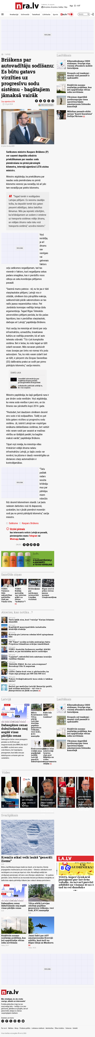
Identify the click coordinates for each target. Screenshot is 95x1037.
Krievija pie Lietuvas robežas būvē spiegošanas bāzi (31, 635)
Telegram (33, 536)
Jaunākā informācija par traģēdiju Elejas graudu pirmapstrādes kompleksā (29, 380)
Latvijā (7, 54)
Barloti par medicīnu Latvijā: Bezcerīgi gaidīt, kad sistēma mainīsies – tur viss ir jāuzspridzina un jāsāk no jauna (30, 688)
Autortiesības (50, 1028)
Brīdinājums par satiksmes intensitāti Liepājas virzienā (34, 594)
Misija (16, 1028)
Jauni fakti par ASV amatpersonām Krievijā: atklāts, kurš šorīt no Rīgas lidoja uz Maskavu (40, 939)
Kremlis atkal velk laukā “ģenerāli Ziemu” (26, 859)
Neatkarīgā (14, 14)
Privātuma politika (25, 1028)
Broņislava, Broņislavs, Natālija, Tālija (54, 7)
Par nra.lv (4, 1028)
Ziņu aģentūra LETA (8, 102)
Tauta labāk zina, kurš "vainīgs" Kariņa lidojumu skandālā (31, 621)
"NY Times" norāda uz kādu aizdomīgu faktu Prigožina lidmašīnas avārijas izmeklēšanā (29, 643)
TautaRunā (36, 14)
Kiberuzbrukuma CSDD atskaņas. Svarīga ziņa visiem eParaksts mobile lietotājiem (79, 64)
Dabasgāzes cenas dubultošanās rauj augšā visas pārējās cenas (14, 730)
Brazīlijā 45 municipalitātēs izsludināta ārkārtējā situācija (27, 628)
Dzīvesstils (25, 14)
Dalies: (19, 545)
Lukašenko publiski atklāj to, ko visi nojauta (30, 386)
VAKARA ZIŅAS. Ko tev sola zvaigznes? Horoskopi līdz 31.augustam (28, 665)
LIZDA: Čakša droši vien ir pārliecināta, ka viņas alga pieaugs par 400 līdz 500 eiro (29, 672)
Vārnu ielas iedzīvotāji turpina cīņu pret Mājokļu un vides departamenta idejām (49, 756)
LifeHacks (46, 14)
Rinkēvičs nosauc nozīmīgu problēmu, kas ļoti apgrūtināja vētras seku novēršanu (79, 88)
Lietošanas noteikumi (38, 1028)
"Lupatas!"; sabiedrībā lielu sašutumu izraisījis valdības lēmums (30, 658)
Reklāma (10, 1028)
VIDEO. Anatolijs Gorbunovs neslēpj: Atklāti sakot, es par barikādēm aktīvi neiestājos (29, 650)
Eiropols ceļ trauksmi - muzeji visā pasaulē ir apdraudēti (78, 75)
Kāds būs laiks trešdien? (47, 714)
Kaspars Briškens (29, 523)
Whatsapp (14, 539)
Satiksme (12, 523)
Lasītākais (64, 55)
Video (6, 772)
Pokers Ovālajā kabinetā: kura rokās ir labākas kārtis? (31, 680)
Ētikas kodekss (59, 1028)
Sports (55, 14)
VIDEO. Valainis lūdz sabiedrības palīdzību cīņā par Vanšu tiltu (6, 595)
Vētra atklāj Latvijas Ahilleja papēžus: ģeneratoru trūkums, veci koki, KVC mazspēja (41, 907)
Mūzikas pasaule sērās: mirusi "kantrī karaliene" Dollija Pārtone (79, 113)
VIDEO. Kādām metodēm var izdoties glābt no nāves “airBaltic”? (20, 595)
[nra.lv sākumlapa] (27, 5)
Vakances (68, 1028)
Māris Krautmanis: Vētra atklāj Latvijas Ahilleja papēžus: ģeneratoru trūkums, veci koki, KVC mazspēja (37, 724)
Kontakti (75, 1028)
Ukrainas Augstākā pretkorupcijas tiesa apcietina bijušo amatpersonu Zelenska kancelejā (79, 102)
